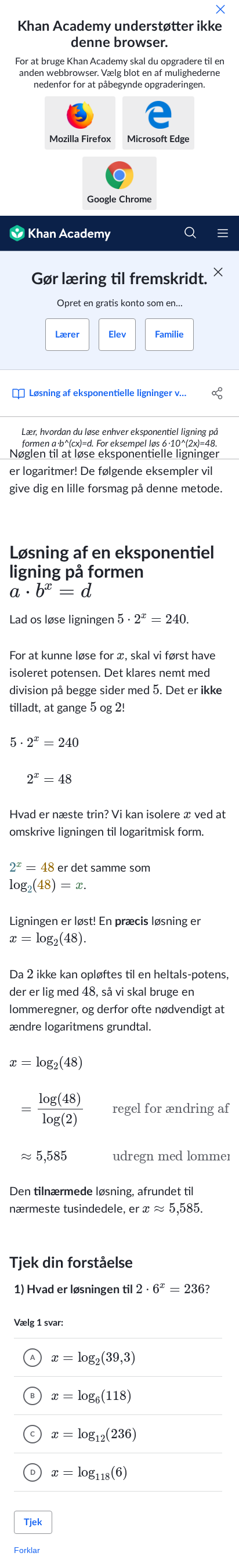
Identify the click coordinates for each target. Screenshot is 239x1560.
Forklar (27, 1550)
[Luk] (220, 9)
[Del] (217, 393)
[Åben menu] (223, 233)
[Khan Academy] (55, 233)
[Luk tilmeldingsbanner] (218, 272)
